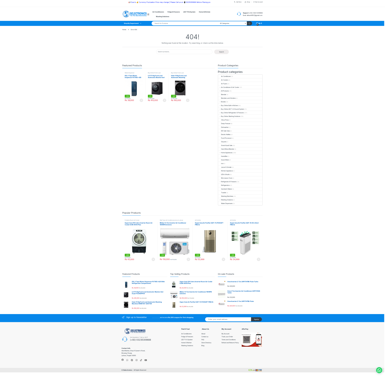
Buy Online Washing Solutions (230, 116)
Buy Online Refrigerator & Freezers (232, 113)
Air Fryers (224, 84)
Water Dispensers (227, 203)
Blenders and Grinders (228, 98)
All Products (225, 91)
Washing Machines (227, 196)
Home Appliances (227, 152)
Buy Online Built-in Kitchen (229, 105)
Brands (223, 102)
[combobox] (185, 23)
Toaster (223, 192)
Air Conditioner (226, 76)
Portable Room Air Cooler (132, 220)
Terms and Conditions (229, 339)
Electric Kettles (225, 134)
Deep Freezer (225, 123)
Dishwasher (225, 127)
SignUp (256, 319)
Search (221, 52)
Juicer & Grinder (226, 167)
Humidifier (224, 156)
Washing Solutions (162, 16)
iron (222, 163)
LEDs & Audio (225, 174)
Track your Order (227, 336)
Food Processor (226, 138)
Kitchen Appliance (227, 171)
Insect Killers (225, 160)
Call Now (239, 2)
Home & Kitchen (204, 12)
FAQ (202, 339)
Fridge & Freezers (174, 12)
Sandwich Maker (226, 189)
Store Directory (206, 342)
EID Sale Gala (225, 131)
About (203, 334)
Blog (202, 345)
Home (124, 29)
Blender (223, 94)
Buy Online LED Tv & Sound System (232, 109)
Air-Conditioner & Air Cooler (230, 87)
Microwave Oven (226, 178)
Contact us (204, 336)
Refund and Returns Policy (230, 342)
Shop (248, 2)
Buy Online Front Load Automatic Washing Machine (156, 73)
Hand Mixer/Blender (227, 149)
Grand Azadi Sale (226, 145)
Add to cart (141, 100)
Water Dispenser (129, 73)
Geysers (223, 142)
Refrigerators (225, 185)
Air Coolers (224, 80)
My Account (259, 2)
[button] (379, 370)
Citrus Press (225, 120)
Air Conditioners (158, 12)
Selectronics (127, 370)
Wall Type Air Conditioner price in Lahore (171, 220)
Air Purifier (198, 220)
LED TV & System (189, 12)
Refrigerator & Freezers (229, 181)
